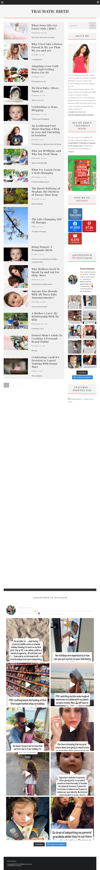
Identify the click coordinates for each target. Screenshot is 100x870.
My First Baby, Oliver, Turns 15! (45, 89)
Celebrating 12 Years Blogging (45, 108)
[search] (92, 25)
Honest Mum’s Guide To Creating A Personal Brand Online (47, 338)
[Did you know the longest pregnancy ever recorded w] (75, 362)
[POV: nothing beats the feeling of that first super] (75, 317)
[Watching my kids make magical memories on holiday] (89, 317)
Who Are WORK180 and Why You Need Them (46, 152)
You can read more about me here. (81, 115)
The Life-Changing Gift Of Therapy (47, 221)
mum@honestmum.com (77, 112)
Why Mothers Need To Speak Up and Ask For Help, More (46, 272)
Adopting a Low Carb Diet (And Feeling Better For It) (45, 69)
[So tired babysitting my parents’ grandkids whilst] (89, 362)
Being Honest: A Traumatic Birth (42, 248)
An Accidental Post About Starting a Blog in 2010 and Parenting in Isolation (46, 130)
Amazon (71, 151)
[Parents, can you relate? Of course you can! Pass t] (89, 302)
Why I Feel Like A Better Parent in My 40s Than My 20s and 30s (47, 47)
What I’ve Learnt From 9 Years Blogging (46, 171)
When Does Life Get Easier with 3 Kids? (44, 27)
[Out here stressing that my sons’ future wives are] (89, 332)
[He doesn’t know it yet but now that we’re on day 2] (75, 332)
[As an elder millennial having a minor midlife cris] (75, 302)
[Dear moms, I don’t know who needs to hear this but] (75, 347)
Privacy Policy (11, 861)
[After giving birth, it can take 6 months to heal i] (89, 347)
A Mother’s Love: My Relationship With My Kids (45, 316)
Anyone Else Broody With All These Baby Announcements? (44, 294)
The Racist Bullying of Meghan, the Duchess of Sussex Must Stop (46, 191)
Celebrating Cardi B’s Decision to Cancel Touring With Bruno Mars (45, 361)
